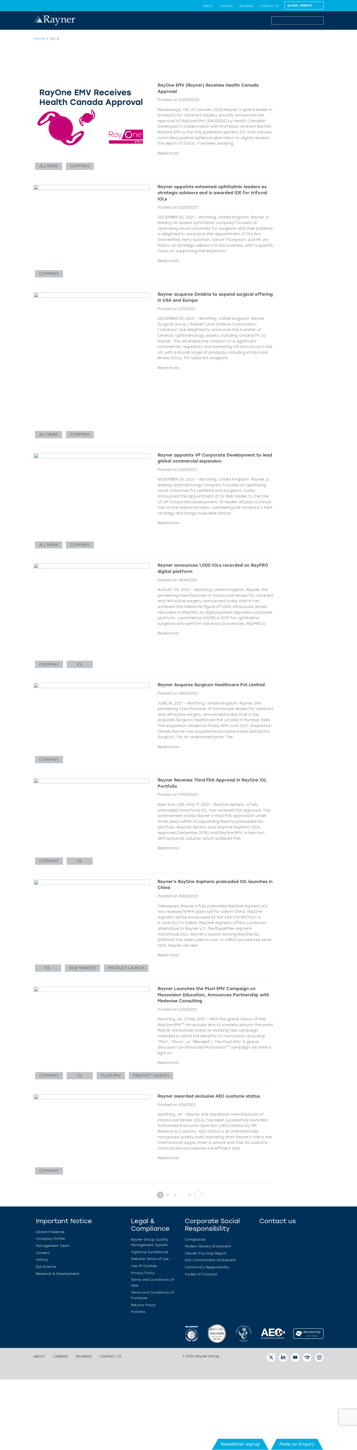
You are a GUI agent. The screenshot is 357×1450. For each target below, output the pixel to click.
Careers (226, 6)
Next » (196, 1195)
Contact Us (269, 6)
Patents (138, 1312)
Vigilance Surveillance (149, 1252)
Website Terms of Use (150, 1259)
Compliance (195, 1239)
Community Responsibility (207, 1267)
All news (48, 166)
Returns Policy (143, 1305)
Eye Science (46, 1267)
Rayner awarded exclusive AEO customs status (209, 1096)
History (42, 1260)
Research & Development (57, 1274)
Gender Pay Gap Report (206, 1253)
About (208, 6)
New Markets (82, 968)
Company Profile (50, 1239)
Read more (168, 153)
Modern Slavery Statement (208, 1246)
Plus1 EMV (111, 1075)
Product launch (126, 968)
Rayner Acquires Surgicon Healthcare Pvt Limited (211, 684)
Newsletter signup (240, 1444)
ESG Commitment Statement (210, 1260)
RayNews (246, 6)
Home (39, 38)
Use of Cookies (144, 1266)
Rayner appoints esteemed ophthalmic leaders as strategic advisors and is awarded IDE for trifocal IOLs (212, 193)
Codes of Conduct (201, 1274)
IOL (80, 664)
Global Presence (50, 1232)
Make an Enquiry (297, 1444)
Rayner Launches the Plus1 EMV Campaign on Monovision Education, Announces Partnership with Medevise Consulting (213, 994)
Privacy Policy (143, 1273)
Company (80, 166)
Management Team (52, 1246)
